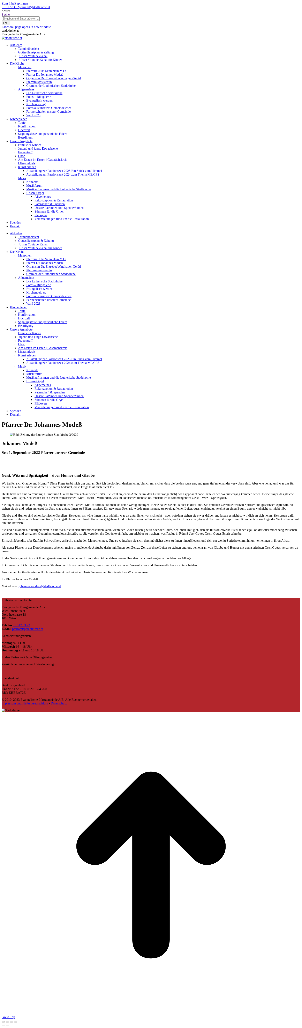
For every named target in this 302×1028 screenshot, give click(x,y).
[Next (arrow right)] (7, 1025)
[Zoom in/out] (15, 1021)
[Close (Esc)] (3, 1021)
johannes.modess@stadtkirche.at (40, 586)
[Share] (7, 1021)
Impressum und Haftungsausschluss (25, 703)
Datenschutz (59, 703)
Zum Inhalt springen (15, 3)
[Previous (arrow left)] (3, 1025)
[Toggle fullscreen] (11, 1021)
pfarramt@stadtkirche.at (34, 7)
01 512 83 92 (10, 7)
